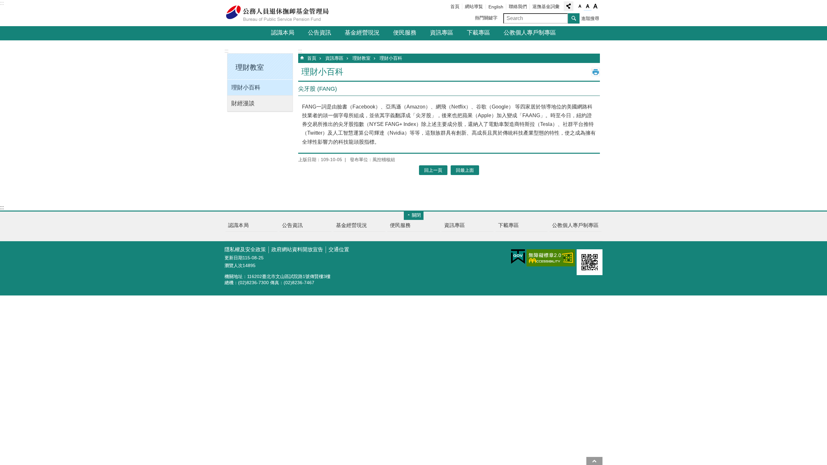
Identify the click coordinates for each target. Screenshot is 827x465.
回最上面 (594, 461)
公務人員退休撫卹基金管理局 (281, 13)
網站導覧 (474, 6)
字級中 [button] (587, 6)
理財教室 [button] (250, 67)
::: (2, 3)
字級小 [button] (580, 6)
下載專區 (478, 32)
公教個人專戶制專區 (530, 32)
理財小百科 (245, 87)
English (495, 6)
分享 (568, 6)
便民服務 (404, 32)
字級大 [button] (595, 6)
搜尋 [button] (574, 18)
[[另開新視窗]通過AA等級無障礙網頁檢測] (551, 257)
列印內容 (595, 72)
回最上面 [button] (465, 170)
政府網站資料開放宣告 (297, 249)
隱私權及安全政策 (245, 249)
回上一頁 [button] (433, 170)
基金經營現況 (362, 32)
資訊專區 (441, 32)
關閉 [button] (416, 215)
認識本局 (282, 32)
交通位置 (339, 249)
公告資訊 (319, 32)
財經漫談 (243, 103)
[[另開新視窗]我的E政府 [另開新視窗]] (518, 256)
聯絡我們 (518, 6)
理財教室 (361, 58)
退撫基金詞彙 (546, 6)
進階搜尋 (590, 18)
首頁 (454, 6)
